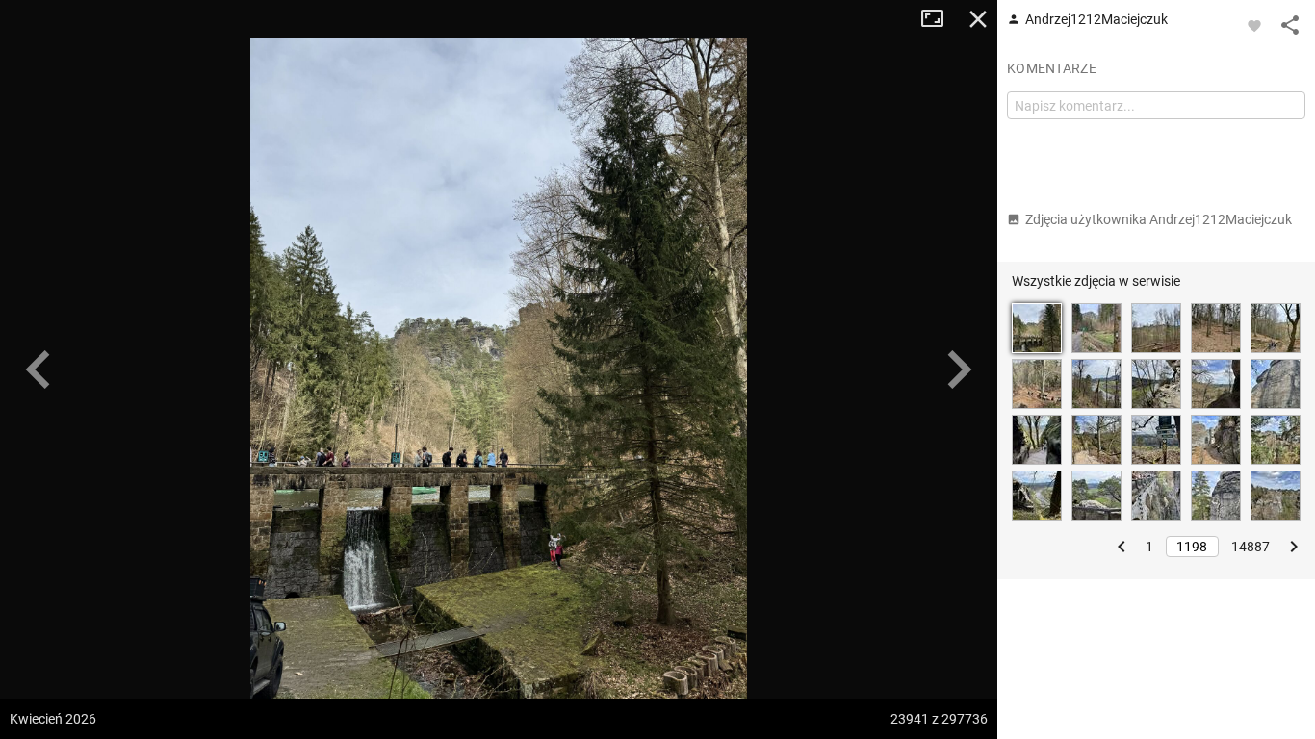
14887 (1250, 546)
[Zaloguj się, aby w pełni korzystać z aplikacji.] (1254, 25)
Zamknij (978, 19)
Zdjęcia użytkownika (1158, 219)
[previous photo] (38, 369)
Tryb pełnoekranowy (939, 19)
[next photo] (958, 369)
